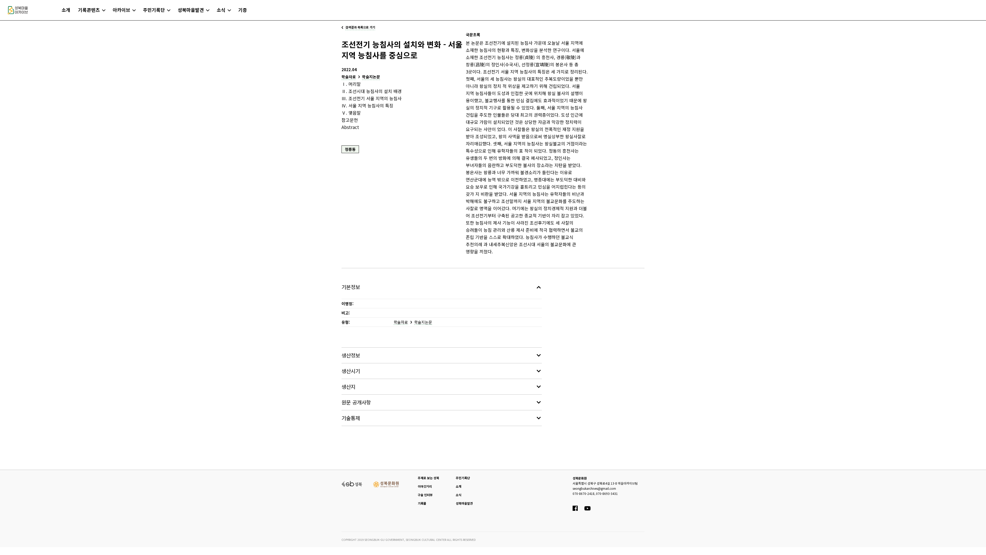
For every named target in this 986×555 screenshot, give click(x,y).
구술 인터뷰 (425, 495)
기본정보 (351, 287)
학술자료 (349, 76)
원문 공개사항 (356, 402)
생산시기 (351, 371)
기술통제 (351, 418)
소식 (458, 495)
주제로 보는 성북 (428, 478)
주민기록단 (463, 478)
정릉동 (350, 149)
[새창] (352, 483)
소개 (458, 486)
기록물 (422, 503)
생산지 (348, 386)
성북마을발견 (464, 503)
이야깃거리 (425, 486)
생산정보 (351, 355)
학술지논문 (371, 76)
